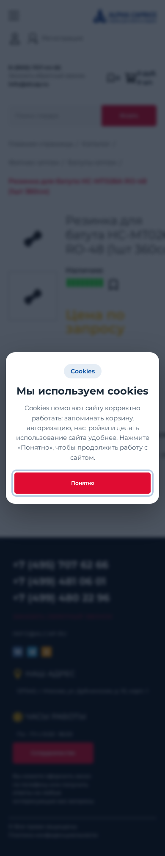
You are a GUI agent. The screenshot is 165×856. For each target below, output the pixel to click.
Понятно (82, 483)
